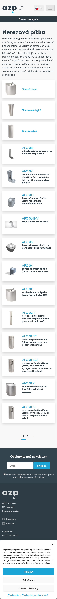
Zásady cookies (14, 595)
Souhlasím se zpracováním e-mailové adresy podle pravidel (30, 476)
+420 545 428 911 (10, 535)
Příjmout (28, 571)
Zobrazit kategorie (28, 19)
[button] (52, 543)
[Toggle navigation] (50, 8)
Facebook (11, 519)
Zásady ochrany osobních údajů (35, 595)
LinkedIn (10, 523)
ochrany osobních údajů (32, 477)
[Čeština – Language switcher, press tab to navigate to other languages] (39, 8)
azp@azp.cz (7, 531)
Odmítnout (29, 579)
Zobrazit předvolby (29, 588)
